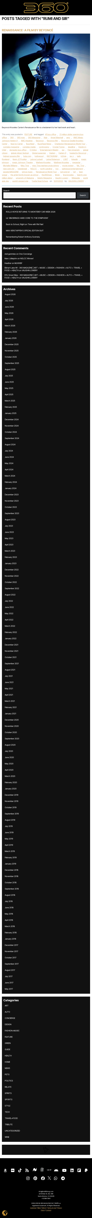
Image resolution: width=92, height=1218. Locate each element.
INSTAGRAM (52, 156)
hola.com (27, 156)
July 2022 (9, 601)
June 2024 (9, 457)
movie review (67, 165)
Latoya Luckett (36, 159)
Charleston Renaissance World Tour (70, 144)
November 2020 (12, 726)
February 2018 (11, 932)
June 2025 (9, 382)
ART (7, 1005)
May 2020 (9, 763)
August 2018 (10, 895)
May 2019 (9, 839)
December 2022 (12, 569)
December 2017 (11, 945)
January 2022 (10, 638)
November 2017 (11, 951)
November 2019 (11, 801)
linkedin (75, 159)
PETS (7, 1074)
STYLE (7, 1106)
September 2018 (12, 889)
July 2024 (9, 451)
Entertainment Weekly (49, 150)
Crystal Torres (59, 147)
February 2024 (11, 482)
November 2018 (11, 876)
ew (63, 150)
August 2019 (10, 820)
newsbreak (22, 169)
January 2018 (10, 939)
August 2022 (10, 594)
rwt (74, 172)
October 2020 (11, 732)
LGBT (65, 159)
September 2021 (12, 663)
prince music (27, 172)
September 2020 (12, 738)
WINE (7, 1137)
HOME (7, 1062)
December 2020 (12, 720)
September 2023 (12, 513)
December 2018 (11, 870)
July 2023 (9, 526)
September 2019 (12, 813)
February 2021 (11, 707)
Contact (48, 1210)
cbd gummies (10, 254)
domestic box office (17, 150)
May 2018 (9, 914)
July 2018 (9, 901)
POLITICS (9, 1080)
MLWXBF (18, 263)
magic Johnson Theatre (22, 162)
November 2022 (12, 576)
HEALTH (8, 1055)
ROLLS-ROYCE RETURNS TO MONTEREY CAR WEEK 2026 (30, 212)
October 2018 (11, 882)
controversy (44, 147)
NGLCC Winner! (27, 258)
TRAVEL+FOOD (11, 1118)
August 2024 (10, 444)
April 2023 (9, 544)
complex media (29, 147)
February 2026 (11, 332)
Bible (39, 1208)
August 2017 (10, 970)
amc (68, 137)
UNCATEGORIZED (12, 1131)
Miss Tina (25, 165)
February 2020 (11, 782)
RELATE (8, 1087)
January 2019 (10, 864)
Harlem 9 (62, 153)
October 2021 (10, 657)
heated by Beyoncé (78, 153)
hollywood (39, 156)
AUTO (7, 1012)
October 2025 (11, 357)
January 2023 (10, 563)
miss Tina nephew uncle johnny (45, 165)
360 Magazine (34, 137)
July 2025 (9, 375)
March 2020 (10, 776)
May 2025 (9, 388)
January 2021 (10, 713)
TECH (7, 1112)
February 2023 (11, 557)
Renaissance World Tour (46, 172)
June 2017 (9, 982)
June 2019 (9, 832)
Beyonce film (52, 140)
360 (12, 137)
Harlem (52, 153)
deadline (71, 147)
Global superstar (39, 153)
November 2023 (12, 501)
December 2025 (12, 344)
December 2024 (12, 419)
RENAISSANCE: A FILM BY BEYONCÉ (27, 30)
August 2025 (10, 369)
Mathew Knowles (43, 162)
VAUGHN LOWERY (76, 181)
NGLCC (33, 169)
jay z (72, 156)
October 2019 (11, 807)
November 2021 (11, 651)
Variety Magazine (44, 178)
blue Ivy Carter (17, 144)
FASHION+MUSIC (12, 1030)
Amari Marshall (57, 137)
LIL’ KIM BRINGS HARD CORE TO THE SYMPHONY (27, 218)
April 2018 (9, 920)
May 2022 (9, 613)
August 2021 (10, 670)
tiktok (57, 175)
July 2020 (9, 751)
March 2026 (10, 325)
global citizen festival (20, 153)
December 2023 (12, 494)
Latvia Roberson (53, 159)
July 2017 (9, 976)
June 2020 (9, 757)
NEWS (7, 1068)
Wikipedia (76, 178)
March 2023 (10, 551)
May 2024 (9, 463)
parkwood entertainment (72, 169)
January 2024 (10, 488)
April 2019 (9, 845)
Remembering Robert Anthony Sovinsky (23, 237)
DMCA (44, 1208)
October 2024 (11, 432)
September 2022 (12, 588)
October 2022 (11, 582)
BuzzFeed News (44, 144)
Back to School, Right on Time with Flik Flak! (24, 224)
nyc (57, 169)
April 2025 (9, 394)
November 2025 (12, 350)
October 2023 (11, 507)
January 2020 (11, 788)
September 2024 (12, 438)
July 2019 (9, 826)
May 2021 (9, 688)
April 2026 (9, 319)
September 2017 (12, 964)
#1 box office (50, 134)
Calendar (33, 1208)
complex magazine (11, 147)
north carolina (46, 169)
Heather (8, 263)
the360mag (47, 175)
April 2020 (9, 770)
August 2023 (10, 519)
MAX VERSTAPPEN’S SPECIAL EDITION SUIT (25, 230)
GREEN (8, 1043)
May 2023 (9, 538)
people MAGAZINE (11, 172)
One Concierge (25, 254)
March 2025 (10, 401)
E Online (33, 150)
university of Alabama (25, 178)
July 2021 (9, 676)
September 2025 (12, 363)
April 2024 (9, 469)
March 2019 (10, 851)
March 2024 (10, 476)
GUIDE (7, 1049)
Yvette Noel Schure (40, 181)
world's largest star (20, 181)
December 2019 (11, 795)
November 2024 (12, 426)
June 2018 (9, 907)
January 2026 (11, 338)
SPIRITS (8, 1093)
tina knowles (68, 175)
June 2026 (9, 307)
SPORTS (8, 1099)
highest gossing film (11, 156)
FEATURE (28, 134)
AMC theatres (27, 140)
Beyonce (40, 140)
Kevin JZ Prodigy (20, 159)
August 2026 (10, 294)
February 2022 (11, 632)
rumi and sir (65, 172)
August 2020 (10, 745)
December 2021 (11, 645)
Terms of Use (51, 1208)
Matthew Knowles (61, 162)
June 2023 (9, 532)
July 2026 (9, 300)
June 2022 (9, 607)
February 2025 (11, 407)
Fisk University (74, 150)
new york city (8, 169)
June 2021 (9, 682)
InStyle (63, 156)
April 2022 (9, 620)
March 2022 (10, 626)
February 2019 (11, 857)
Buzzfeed (30, 144)
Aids (45, 137)
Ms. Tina (80, 165)
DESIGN (8, 1024)
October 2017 (10, 957)
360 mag (21, 137)
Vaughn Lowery (61, 178)
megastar (76, 162)
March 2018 (10, 926)
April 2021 (9, 695)
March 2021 (10, 701)
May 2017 (9, 989)
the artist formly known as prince (24, 175)
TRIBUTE (8, 1124)
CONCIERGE (10, 1018)
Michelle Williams (10, 165)
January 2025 (10, 413)
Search (6, 190)
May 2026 (9, 313)
